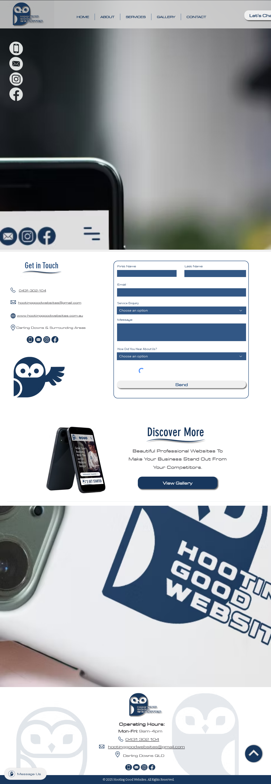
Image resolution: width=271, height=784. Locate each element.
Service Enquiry (128, 303)
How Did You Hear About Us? (137, 348)
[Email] (16, 64)
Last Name (194, 266)
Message (124, 319)
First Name (126, 266)
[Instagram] (16, 79)
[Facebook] (16, 94)
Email (121, 284)
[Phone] (16, 48)
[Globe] (13, 316)
